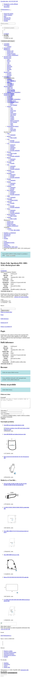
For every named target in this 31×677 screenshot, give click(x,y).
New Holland (13, 105)
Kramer (9, 76)
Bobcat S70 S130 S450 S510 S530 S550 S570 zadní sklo (16, 577)
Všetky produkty (8, 15)
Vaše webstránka (5, 413)
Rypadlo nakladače (15, 142)
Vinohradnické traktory (13, 126)
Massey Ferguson (14, 120)
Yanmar (9, 217)
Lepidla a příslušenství (12, 55)
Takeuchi (12, 91)
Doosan (9, 65)
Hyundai (9, 69)
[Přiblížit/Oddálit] (1, 674)
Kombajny (9, 96)
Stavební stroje (7, 56)
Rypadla (12, 140)
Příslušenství (7, 48)
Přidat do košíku (5, 310)
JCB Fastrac (13, 113)
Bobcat (9, 61)
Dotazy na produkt (10, 255)
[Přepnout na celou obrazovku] (2, 674)
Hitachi (9, 68)
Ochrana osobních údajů (10, 652)
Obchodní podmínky (9, 653)
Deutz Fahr (13, 129)
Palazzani (9, 83)
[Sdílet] (4, 674)
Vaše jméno (4, 410)
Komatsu (9, 75)
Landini (12, 118)
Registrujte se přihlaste (11, 4)
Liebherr (9, 46)
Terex (8, 88)
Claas (11, 98)
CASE (12, 85)
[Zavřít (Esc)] (6, 674)
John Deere (13, 81)
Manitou (12, 102)
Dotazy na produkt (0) (6, 326)
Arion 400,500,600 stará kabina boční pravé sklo (15, 434)
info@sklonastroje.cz (6, 635)
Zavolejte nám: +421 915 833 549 (9, 1)
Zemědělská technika (9, 242)
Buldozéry (12, 145)
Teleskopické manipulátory (14, 99)
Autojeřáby (6, 43)
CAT (8, 63)
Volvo (8, 89)
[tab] (15, 315)
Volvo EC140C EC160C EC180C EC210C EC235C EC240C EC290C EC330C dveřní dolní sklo (15, 484)
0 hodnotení (4, 270)
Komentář (3, 397)
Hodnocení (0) (4, 322)
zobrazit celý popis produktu (21, 297)
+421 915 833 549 (5, 629)
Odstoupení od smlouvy (10, 655)
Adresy (5, 665)
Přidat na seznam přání (6, 312)
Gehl (11, 88)
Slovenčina (6, 7)
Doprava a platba (8, 651)
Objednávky (7, 664)
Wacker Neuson (11, 214)
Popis (2, 314)
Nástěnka (6, 663)
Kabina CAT (10, 51)
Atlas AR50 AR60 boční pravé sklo (11, 554)
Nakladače (12, 135)
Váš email (4, 412)
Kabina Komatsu (11, 53)
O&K (8, 196)
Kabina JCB (10, 52)
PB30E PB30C (14, 200)
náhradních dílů (24, 670)
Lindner (12, 119)
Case (8, 62)
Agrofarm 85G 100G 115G (11, 247)
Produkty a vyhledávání (10, 232)
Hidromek (9, 66)
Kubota (12, 116)
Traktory (9, 106)
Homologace (7, 19)
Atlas (8, 59)
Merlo (11, 103)
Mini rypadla (13, 137)
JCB (8, 70)
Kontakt (6, 20)
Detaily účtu (7, 667)
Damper (12, 146)
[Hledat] (1, 25)
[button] (7, 5)
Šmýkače (9, 82)
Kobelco (9, 73)
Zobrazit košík (4, 672)
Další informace (5, 318)
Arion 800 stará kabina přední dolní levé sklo (14, 425)
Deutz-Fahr (13, 110)
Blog (5, 16)
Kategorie (6, 76)
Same (11, 123)
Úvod (5, 241)
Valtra (11, 125)
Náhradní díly (7, 18)
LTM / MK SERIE (15, 230)
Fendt (11, 112)
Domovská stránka (8, 13)
